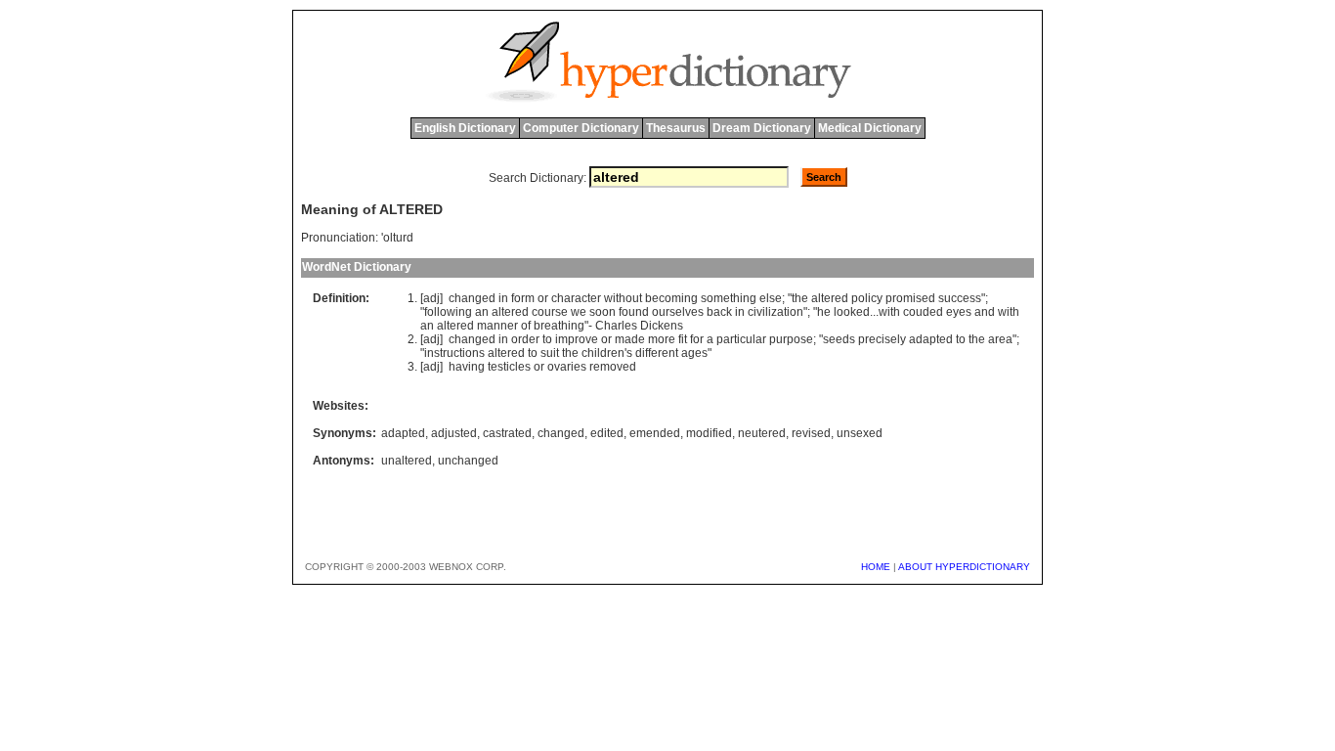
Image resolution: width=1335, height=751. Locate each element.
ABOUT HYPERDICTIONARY (964, 566)
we (578, 312)
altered (829, 298)
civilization (775, 312)
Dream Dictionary (761, 128)
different (656, 353)
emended (654, 433)
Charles (616, 325)
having (467, 367)
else (770, 298)
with (889, 312)
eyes (958, 312)
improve (576, 339)
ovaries (566, 367)
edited (607, 433)
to (547, 339)
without (623, 298)
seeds (839, 339)
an (482, 312)
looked (852, 312)
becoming (671, 298)
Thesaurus (676, 128)
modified (709, 433)
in (503, 298)
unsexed (860, 433)
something (728, 298)
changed (472, 298)
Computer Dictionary (581, 128)
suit (549, 353)
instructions (454, 353)
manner (497, 325)
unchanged (468, 460)
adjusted (454, 433)
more (661, 339)
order (525, 339)
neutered (762, 433)
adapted (931, 339)
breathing (559, 325)
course (550, 312)
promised (910, 298)
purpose (791, 339)
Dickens (661, 325)
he (824, 312)
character (576, 298)
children (602, 353)
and (984, 312)
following (448, 312)
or (543, 298)
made (630, 339)
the (800, 298)
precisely (882, 339)
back (719, 312)
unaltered (406, 460)
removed (612, 367)
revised (811, 433)
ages (694, 353)
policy (867, 298)
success (959, 298)
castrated (507, 433)
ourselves (678, 312)
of (526, 325)
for (697, 339)
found (634, 312)
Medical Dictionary (870, 128)
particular (741, 339)
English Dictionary (465, 128)
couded (923, 312)
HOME (875, 566)
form (523, 298)
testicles (509, 367)
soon (602, 312)
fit (682, 339)
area (1000, 339)
